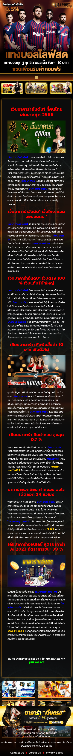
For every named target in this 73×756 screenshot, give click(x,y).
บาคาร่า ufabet (65, 742)
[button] (37, 77)
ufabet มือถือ (15, 631)
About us (35, 752)
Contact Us (17, 752)
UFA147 (49, 529)
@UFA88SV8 (36, 662)
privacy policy (54, 752)
